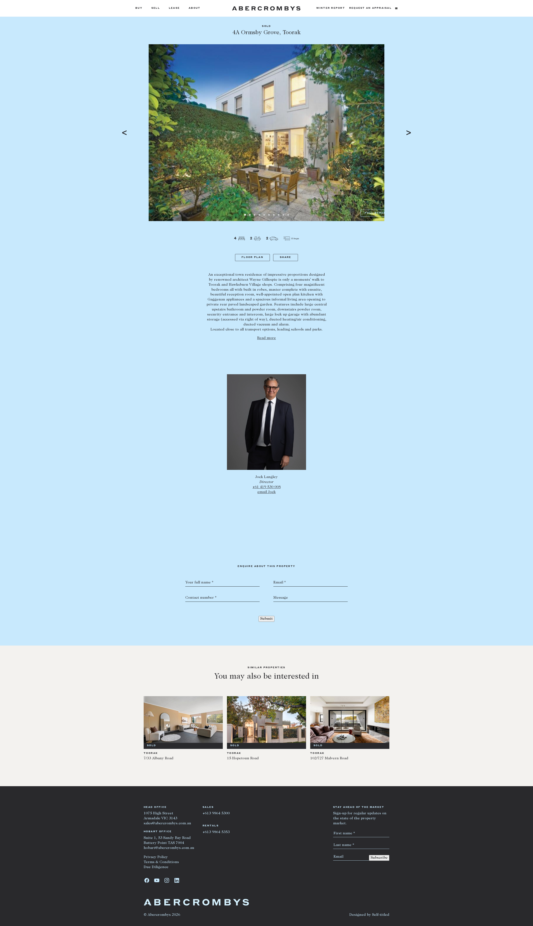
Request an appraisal (370, 8)
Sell (155, 8)
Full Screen (376, 213)
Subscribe (379, 858)
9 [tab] (283, 215)
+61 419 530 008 (267, 487)
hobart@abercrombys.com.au (169, 848)
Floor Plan (252, 257)
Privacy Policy (156, 857)
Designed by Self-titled (369, 915)
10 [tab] (288, 215)
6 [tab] (269, 215)
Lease (174, 8)
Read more (266, 338)
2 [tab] (250, 215)
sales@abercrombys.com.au (167, 823)
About (194, 8)
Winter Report (330, 8)
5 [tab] (264, 215)
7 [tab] (274, 215)
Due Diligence (156, 867)
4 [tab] (259, 215)
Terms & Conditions (161, 862)
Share (285, 257)
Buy (138, 8)
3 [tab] (254, 215)
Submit (266, 619)
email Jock (266, 492)
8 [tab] (278, 215)
